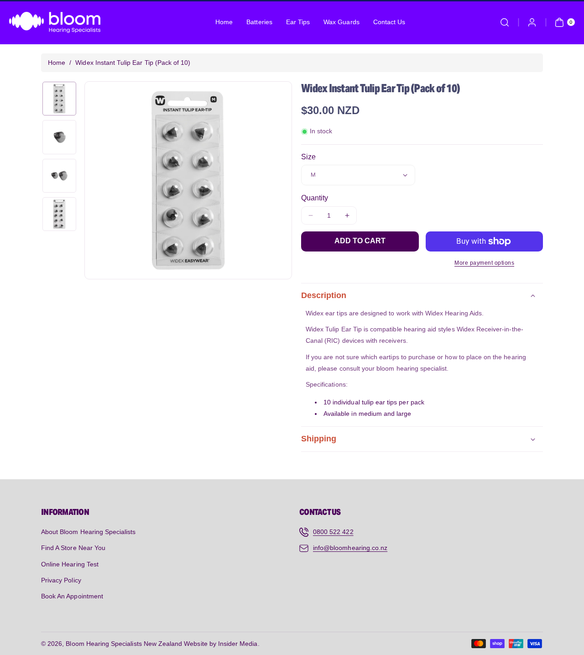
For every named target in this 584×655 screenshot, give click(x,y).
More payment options (484, 263)
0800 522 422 (333, 531)
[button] (504, 22)
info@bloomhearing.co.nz (350, 547)
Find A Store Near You (73, 547)
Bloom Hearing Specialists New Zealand (124, 643)
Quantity (314, 198)
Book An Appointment (72, 596)
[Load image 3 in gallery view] (59, 176)
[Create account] (532, 22)
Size (308, 157)
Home (56, 62)
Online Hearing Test (70, 564)
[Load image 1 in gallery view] (59, 98)
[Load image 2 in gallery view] (59, 137)
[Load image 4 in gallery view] (59, 214)
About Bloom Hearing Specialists (88, 531)
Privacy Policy (61, 580)
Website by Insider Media (220, 643)
